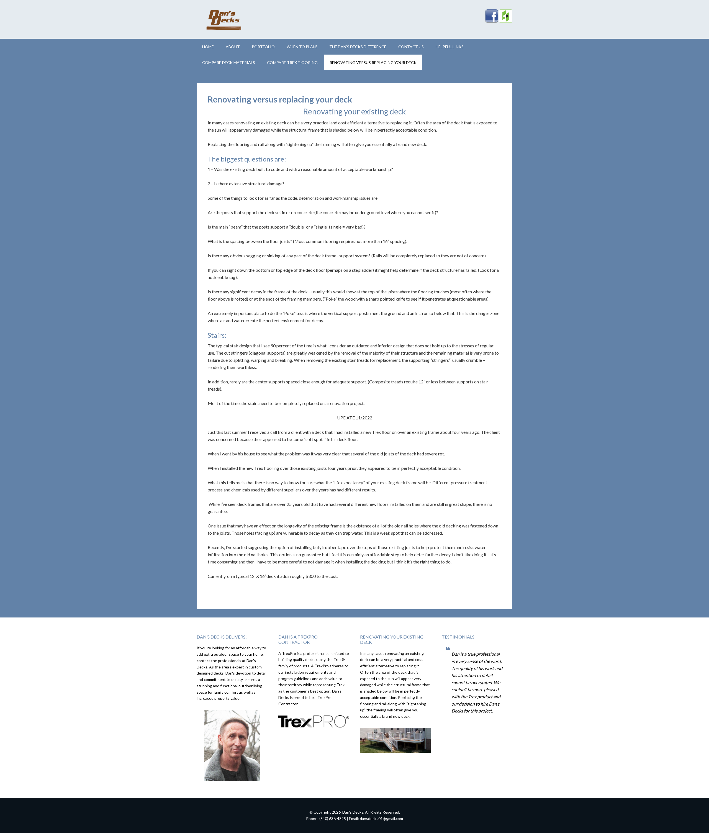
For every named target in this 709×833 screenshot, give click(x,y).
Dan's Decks (244, 19)
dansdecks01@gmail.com (381, 818)
